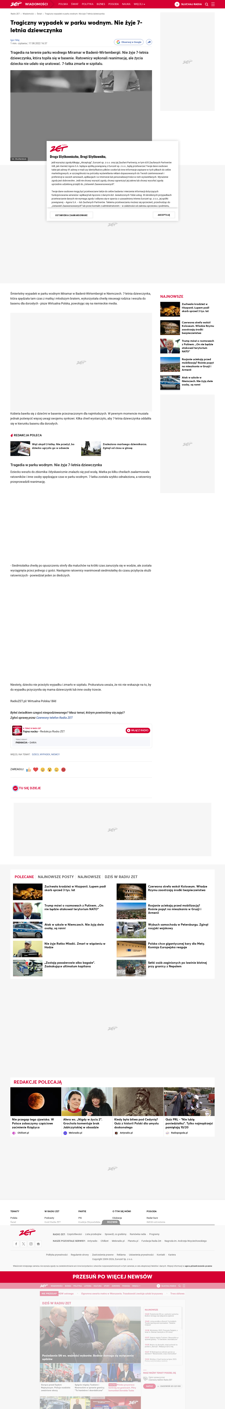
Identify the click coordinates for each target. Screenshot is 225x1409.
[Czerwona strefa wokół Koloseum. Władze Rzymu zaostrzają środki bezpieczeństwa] (170, 328)
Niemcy (55, 754)
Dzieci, (35, 754)
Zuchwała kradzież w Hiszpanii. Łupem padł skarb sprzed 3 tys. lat (195, 308)
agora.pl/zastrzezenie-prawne (198, 1266)
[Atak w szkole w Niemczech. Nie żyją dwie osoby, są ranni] (170, 383)
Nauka (126, 4)
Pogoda (113, 4)
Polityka (87, 4)
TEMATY (14, 1211)
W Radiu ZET (51, 1211)
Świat (75, 4)
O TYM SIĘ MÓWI (121, 1211)
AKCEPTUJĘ (164, 214)
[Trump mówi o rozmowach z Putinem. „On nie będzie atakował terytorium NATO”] (170, 347)
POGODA (152, 1211)
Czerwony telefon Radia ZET (54, 718)
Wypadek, (45, 754)
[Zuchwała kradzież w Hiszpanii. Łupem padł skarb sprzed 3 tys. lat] (170, 310)
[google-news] (38, 1244)
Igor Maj (14, 40)
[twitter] (23, 1244)
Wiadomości (36, 4)
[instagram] (31, 1244)
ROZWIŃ (112, 1222)
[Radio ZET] (16, 4)
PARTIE (82, 1211)
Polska (63, 4)
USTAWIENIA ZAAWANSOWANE (71, 215)
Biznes (101, 4)
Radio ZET (15, 14)
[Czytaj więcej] (20, 448)
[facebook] (16, 1244)
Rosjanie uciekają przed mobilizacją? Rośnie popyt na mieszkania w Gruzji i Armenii (174, 909)
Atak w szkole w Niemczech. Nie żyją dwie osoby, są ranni (197, 381)
